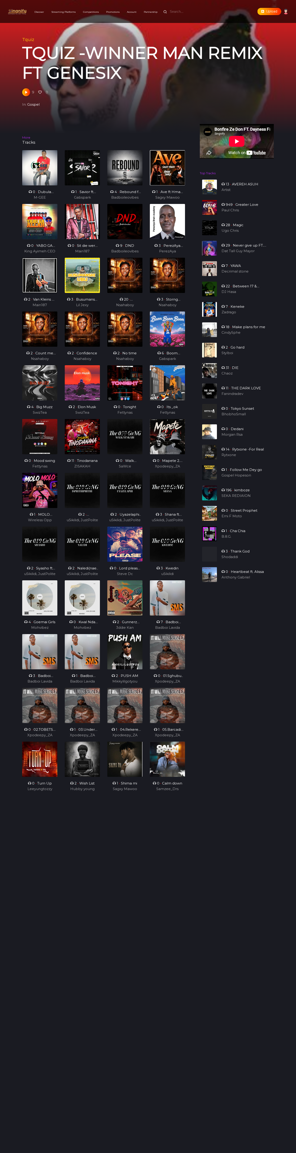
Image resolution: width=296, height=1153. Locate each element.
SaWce (125, 466)
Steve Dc (125, 574)
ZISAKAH (82, 466)
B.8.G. (226, 536)
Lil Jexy (82, 305)
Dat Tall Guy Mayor (238, 251)
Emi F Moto (232, 516)
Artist (226, 189)
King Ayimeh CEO (39, 251)
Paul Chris (230, 210)
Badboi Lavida (167, 627)
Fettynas (125, 412)
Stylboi (227, 353)
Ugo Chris (230, 230)
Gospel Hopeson (236, 475)
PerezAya (167, 251)
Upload (270, 11)
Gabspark (82, 197)
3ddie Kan (125, 627)
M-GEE (40, 197)
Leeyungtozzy (40, 789)
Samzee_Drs (167, 789)
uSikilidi (167, 574)
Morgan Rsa (232, 434)
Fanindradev (232, 393)
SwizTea (40, 412)
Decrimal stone (235, 271)
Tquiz (28, 39)
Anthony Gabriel (236, 577)
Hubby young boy (82, 789)
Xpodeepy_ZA (167, 466)
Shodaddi (230, 557)
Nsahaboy (125, 305)
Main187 (82, 251)
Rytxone (229, 455)
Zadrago (229, 312)
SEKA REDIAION (236, 495)
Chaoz (227, 373)
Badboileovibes (125, 197)
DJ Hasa (229, 291)
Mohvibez (40, 627)
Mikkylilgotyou (124, 681)
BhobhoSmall (234, 414)
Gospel (33, 104)
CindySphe (231, 332)
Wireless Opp (40, 520)
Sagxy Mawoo (167, 197)
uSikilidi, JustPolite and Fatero (82, 520)
